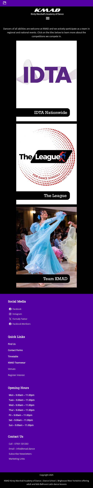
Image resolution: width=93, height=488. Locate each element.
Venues (12, 368)
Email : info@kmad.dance (22, 448)
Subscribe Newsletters (20, 453)
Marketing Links (17, 458)
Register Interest (16, 375)
